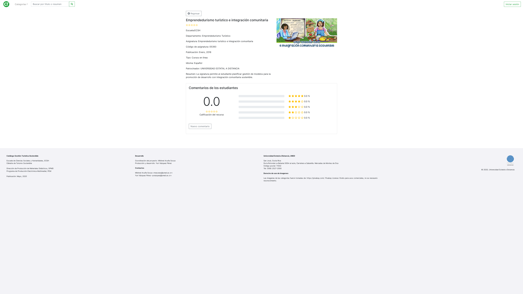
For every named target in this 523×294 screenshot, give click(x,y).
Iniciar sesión (512, 4)
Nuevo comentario (200, 126)
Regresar (195, 13)
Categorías (20, 4)
